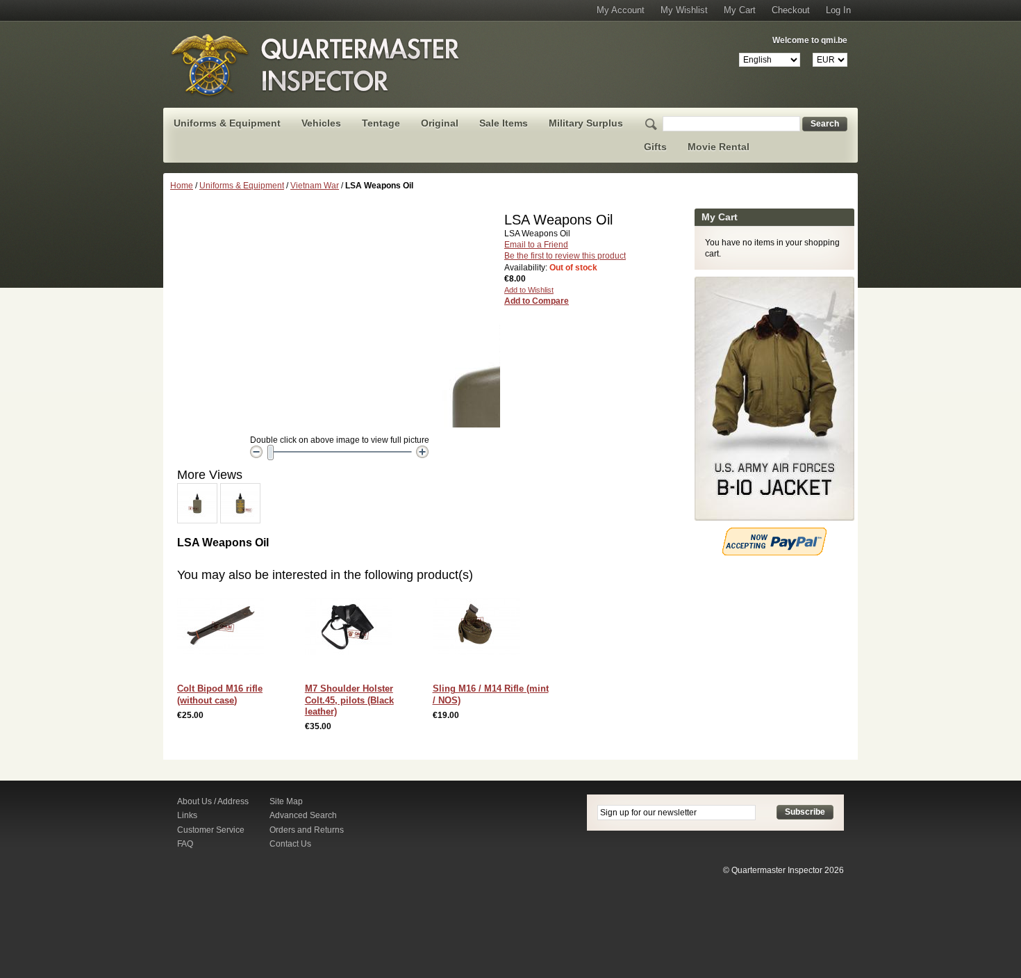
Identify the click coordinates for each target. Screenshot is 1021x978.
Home (181, 185)
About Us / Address (213, 801)
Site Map (286, 801)
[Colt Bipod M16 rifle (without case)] (224, 629)
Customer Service (210, 830)
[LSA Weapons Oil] (197, 489)
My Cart (740, 10)
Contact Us (290, 844)
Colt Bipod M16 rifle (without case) (220, 694)
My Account (621, 10)
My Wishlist (684, 10)
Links (187, 815)
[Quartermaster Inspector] (316, 64)
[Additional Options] (774, 533)
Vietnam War (314, 185)
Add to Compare (536, 301)
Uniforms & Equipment (241, 185)
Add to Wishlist (529, 290)
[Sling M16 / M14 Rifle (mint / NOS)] (479, 629)
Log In (838, 10)
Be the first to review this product (565, 256)
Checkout (791, 10)
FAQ (185, 844)
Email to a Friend (536, 245)
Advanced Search (303, 815)
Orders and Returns (306, 830)
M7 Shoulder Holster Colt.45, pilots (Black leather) (349, 700)
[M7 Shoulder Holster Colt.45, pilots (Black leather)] (352, 629)
